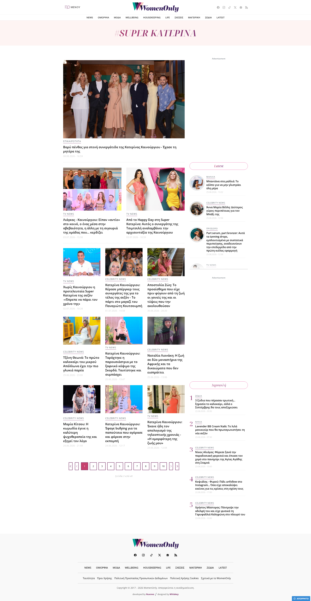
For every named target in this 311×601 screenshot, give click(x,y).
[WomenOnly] (155, 7)
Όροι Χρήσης (104, 578)
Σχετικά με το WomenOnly (216, 578)
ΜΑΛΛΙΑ (210, 176)
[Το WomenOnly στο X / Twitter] (233, 8)
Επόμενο (171, 466)
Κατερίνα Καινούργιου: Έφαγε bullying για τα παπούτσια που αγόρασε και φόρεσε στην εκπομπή (124, 432)
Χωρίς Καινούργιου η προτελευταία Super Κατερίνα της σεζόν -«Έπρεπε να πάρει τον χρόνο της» (80, 295)
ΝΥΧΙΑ (198, 421)
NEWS (89, 17)
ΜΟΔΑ (117, 17)
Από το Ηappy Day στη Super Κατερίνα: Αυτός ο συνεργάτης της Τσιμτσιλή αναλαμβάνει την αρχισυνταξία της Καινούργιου (152, 225)
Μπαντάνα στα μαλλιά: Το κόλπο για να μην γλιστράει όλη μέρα (223, 185)
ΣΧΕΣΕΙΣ (179, 17)
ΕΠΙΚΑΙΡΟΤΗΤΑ (72, 141)
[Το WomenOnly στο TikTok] (228, 8)
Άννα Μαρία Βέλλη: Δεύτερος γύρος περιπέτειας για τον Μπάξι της (224, 210)
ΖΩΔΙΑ (208, 17)
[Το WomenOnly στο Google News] (239, 8)
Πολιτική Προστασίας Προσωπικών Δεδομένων (141, 578)
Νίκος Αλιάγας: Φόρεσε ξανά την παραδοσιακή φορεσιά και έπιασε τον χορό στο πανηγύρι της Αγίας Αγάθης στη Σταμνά (219, 457)
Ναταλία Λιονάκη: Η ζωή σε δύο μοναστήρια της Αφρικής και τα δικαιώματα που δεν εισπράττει (165, 363)
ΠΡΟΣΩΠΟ (212, 228)
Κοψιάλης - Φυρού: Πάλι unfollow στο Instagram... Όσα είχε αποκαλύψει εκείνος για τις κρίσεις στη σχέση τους (219, 485)
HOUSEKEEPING (152, 17)
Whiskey (174, 594)
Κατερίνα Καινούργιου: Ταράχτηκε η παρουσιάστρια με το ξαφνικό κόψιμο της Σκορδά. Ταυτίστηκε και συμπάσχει (123, 364)
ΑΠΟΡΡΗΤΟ (303, 598)
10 (163, 466)
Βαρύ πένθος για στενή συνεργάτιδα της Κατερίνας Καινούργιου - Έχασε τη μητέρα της (119, 149)
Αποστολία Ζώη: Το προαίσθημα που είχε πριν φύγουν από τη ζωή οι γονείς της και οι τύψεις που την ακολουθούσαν (166, 295)
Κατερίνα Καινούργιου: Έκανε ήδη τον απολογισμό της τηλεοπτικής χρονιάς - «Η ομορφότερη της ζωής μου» (164, 432)
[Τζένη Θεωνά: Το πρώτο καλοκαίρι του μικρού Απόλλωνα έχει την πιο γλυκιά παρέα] (81, 331)
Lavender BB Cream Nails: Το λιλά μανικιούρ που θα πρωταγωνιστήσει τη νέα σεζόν (220, 430)
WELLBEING (132, 17)
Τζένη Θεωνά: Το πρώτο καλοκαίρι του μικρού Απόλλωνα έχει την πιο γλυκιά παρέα (81, 363)
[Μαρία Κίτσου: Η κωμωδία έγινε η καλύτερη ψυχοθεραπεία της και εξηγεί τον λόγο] (81, 399)
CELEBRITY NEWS (115, 279)
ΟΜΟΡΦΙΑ (103, 17)
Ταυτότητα (89, 578)
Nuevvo (150, 594)
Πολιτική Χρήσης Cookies (184, 578)
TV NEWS (68, 213)
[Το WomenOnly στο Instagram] (222, 8)
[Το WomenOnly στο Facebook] (216, 8)
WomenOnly (155, 544)
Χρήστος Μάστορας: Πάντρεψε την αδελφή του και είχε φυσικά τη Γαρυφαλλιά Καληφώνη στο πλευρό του (220, 511)
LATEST (221, 17)
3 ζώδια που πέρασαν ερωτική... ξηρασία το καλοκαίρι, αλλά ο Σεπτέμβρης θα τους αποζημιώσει (216, 404)
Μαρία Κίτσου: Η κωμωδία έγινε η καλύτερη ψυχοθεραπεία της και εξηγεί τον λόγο (80, 432)
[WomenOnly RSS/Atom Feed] (245, 8)
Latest (218, 166)
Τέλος (177, 466)
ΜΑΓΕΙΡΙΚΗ (194, 17)
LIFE (167, 17)
